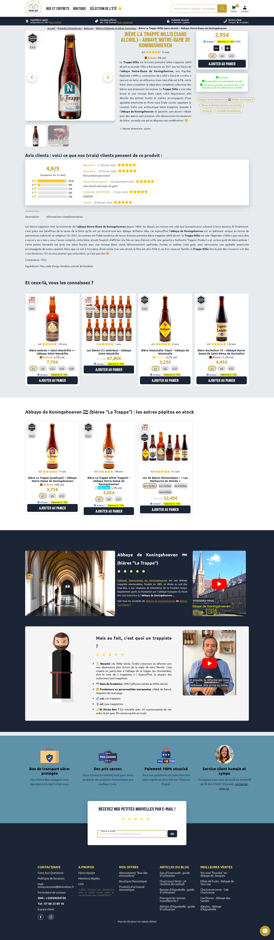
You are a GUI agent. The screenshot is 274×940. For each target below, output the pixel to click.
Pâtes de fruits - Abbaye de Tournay (217, 882)
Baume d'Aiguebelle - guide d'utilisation (177, 891)
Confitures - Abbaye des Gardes (215, 899)
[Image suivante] (107, 77)
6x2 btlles (165, 486)
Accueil (51, 28)
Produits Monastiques (69, 28)
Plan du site (124, 921)
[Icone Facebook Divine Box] (41, 917)
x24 (62, 368)
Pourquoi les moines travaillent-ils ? (173, 899)
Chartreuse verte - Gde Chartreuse (214, 891)
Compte (245, 11)
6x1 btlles (150, 486)
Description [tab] (32, 216)
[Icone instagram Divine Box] (51, 917)
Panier (234, 8)
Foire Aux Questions (51, 872)
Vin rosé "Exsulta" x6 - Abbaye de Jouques (214, 874)
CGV (81, 884)
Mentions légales (89, 878)
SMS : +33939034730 (52, 897)
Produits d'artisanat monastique (132, 888)
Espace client (46, 909)
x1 (212, 56)
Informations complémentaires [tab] (64, 216)
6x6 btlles (165, 492)
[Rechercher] (222, 8)
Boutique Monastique (133, 881)
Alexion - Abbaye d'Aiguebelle (210, 908)
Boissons (89, 28)
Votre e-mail (108, 830)
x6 (222, 56)
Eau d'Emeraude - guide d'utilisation (175, 874)
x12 (231, 56)
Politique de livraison (51, 878)
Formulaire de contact (52, 892)
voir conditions (125, 22)
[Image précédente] (31, 77)
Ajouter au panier (222, 63)
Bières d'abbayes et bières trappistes (116, 28)
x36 (71, 368)
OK (172, 833)
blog (185, 867)
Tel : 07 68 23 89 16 (51, 903)
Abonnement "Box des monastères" (133, 874)
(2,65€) (228, 41)
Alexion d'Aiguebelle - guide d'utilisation (177, 908)
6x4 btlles (181, 486)
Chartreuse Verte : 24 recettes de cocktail (173, 882)
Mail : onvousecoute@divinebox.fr (56, 885)
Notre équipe (86, 872)
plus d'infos (55, 22)
